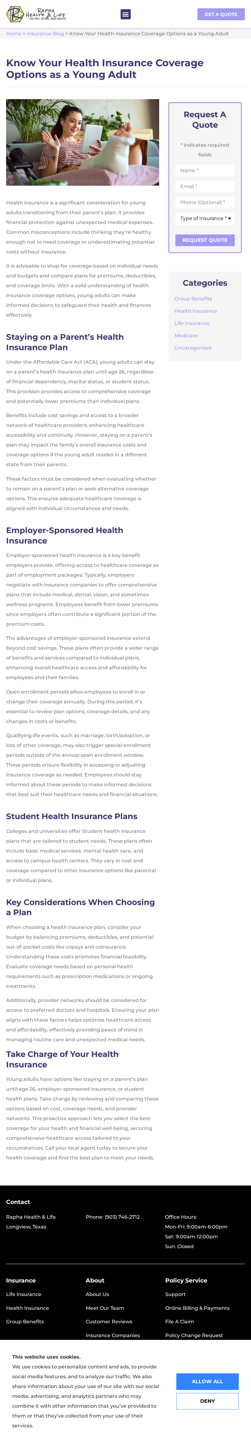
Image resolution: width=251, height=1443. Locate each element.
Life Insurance (23, 1294)
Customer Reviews (109, 1322)
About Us (97, 1294)
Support (175, 1294)
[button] (126, 14)
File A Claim (179, 1322)
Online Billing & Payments (197, 1308)
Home (13, 34)
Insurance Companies (113, 1335)
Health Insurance (27, 1308)
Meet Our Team (105, 1308)
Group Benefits (25, 1322)
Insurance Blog (45, 34)
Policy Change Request (194, 1335)
